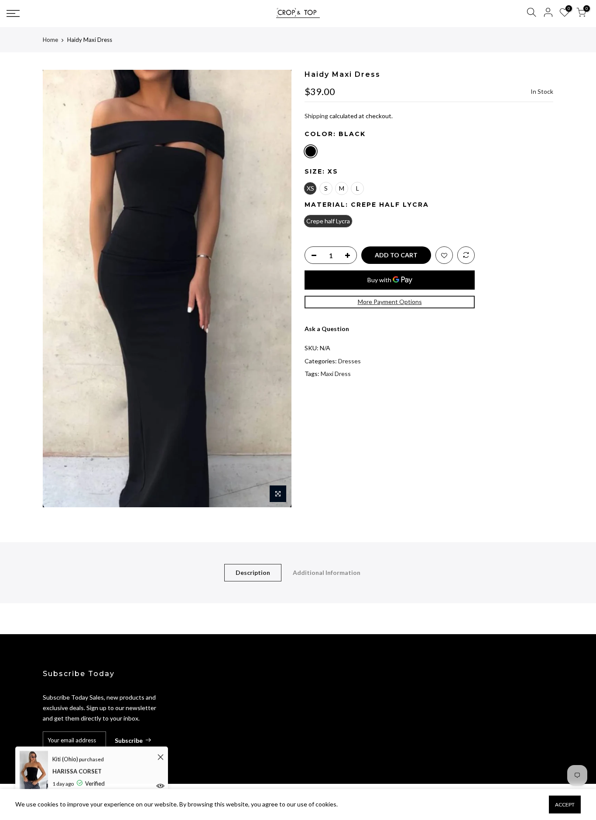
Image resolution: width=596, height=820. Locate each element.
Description (253, 572)
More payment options (390, 301)
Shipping (316, 116)
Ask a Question (327, 328)
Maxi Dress (336, 373)
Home (50, 39)
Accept (565, 804)
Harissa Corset (77, 770)
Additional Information (326, 572)
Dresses (349, 361)
